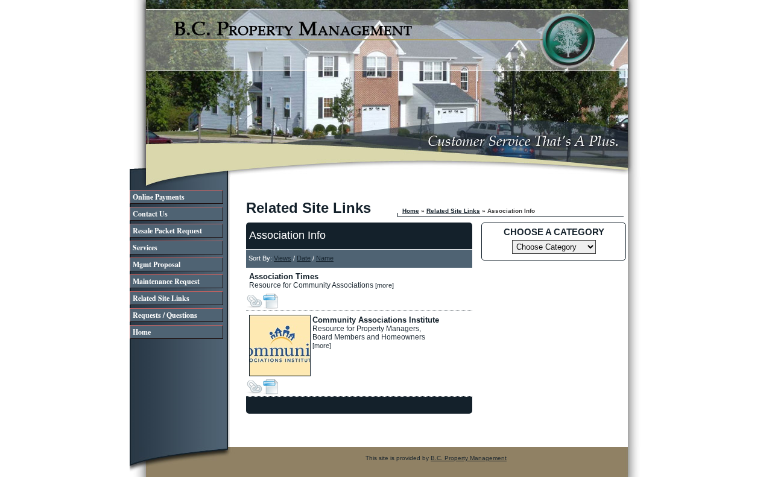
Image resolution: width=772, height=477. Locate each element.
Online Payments (159, 197)
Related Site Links (161, 298)
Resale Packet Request (167, 231)
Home (142, 332)
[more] (384, 285)
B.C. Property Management (469, 458)
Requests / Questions (165, 315)
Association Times (283, 276)
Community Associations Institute (375, 319)
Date (304, 258)
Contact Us (150, 214)
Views (282, 258)
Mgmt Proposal (156, 264)
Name (325, 258)
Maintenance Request (166, 281)
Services (145, 247)
